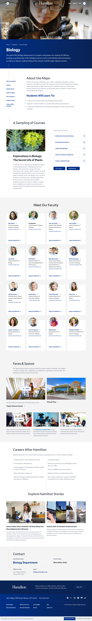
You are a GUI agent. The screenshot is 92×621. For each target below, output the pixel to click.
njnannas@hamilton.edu (14, 302)
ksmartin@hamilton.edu (35, 267)
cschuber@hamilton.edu (75, 335)
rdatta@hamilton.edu (13, 229)
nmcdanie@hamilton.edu (75, 265)
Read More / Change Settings (84, 618)
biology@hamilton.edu (40, 572)
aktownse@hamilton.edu (14, 335)
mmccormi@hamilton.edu (55, 269)
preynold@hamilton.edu (55, 300)
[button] (7, 3)
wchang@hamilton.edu (55, 231)
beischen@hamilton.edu (55, 335)
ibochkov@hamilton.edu (35, 229)
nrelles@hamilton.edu (34, 300)
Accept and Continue (70, 618)
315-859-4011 (44, 598)
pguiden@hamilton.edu (75, 229)
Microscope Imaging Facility (43, 429)
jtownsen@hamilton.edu (35, 335)
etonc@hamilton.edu (74, 300)
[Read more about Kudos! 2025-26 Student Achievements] (66, 512)
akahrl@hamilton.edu (13, 265)
